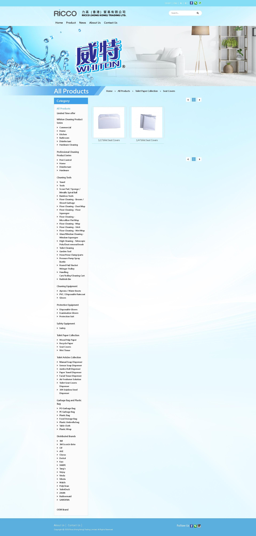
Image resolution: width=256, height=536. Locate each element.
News (82, 22)
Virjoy (62, 472)
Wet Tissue (64, 350)
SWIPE (62, 465)
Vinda (62, 475)
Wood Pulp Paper (68, 340)
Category (63, 101)
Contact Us (110, 22)
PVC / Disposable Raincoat (72, 294)
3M (61, 441)
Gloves (62, 298)
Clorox (62, 455)
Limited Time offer (66, 113)
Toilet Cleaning (66, 248)
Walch (62, 482)
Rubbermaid (65, 496)
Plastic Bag (64, 415)
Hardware (64, 170)
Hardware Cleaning (68, 145)
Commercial (65, 127)
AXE (61, 451)
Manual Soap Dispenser (70, 362)
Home (59, 22)
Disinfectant (65, 141)
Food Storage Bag (68, 419)
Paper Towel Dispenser (70, 372)
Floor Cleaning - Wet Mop (72, 230)
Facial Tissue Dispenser (70, 376)
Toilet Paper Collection (146, 91)
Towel (62, 182)
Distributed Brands (66, 436)
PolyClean (64, 486)
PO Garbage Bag (67, 408)
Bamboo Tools (66, 196)
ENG (175, 3)
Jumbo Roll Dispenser (70, 369)
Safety (62, 328)
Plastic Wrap (65, 429)
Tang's (62, 468)
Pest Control (65, 160)
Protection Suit (66, 316)
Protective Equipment (68, 305)
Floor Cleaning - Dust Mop (72, 206)
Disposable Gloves (68, 309)
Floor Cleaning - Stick (69, 227)
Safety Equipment (66, 323)
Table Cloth (64, 425)
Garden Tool (65, 251)
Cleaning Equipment (67, 286)
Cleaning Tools (64, 177)
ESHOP (168, 3)
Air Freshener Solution (70, 379)
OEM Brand (62, 509)
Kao (61, 461)
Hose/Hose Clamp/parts (71, 255)
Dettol (62, 458)
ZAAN (62, 493)
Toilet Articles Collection (69, 357)
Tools (62, 185)
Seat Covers (169, 91)
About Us (95, 22)
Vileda (62, 479)
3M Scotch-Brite (67, 444)
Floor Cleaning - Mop (69, 223)
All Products (124, 91)
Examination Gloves (68, 313)
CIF (61, 448)
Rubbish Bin (65, 279)
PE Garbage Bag (67, 412)
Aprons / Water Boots (70, 291)
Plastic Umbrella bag (69, 422)
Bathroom (64, 138)
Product (71, 22)
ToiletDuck (64, 489)
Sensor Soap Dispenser (70, 365)
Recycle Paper (66, 343)
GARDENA (64, 500)
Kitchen (63, 134)
